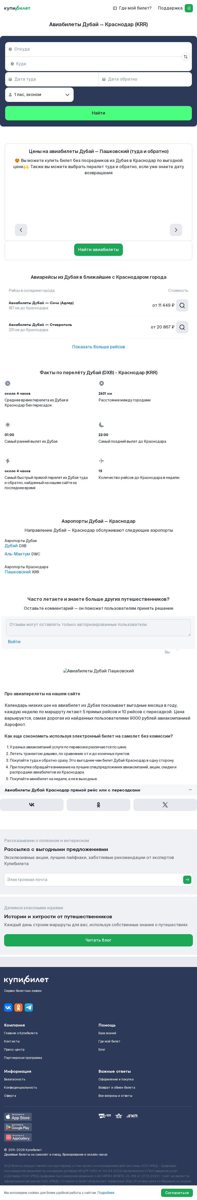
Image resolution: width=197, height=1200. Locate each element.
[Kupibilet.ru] (17, 8)
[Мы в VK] (8, 1007)
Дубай (11, 545)
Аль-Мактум (17, 554)
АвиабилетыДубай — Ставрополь (40, 324)
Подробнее (105, 1193)
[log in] (189, 8)
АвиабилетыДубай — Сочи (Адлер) (41, 302)
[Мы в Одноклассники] (18, 1007)
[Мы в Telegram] (29, 1007)
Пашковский (18, 572)
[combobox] (98, 49)
